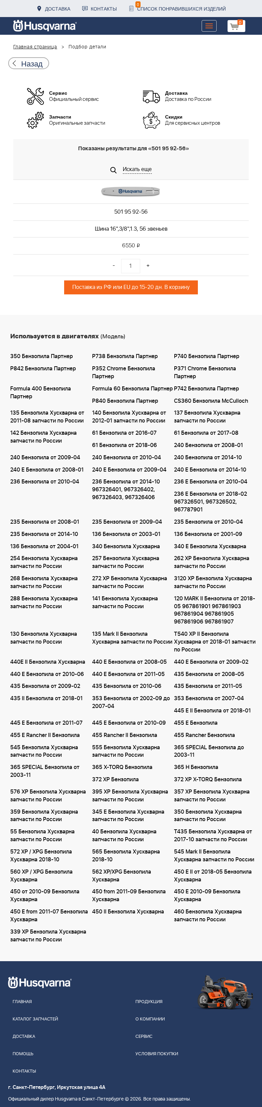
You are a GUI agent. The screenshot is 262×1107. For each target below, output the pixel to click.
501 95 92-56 (131, 212)
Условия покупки (156, 1054)
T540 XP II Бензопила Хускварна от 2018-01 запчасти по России (215, 642)
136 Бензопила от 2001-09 (208, 534)
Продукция (148, 1002)
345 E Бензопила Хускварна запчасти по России (128, 816)
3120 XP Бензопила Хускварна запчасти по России (213, 582)
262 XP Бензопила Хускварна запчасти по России (211, 562)
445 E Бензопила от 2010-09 (129, 723)
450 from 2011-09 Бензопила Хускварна (129, 896)
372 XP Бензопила (115, 779)
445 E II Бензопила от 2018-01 (212, 711)
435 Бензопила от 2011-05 (208, 686)
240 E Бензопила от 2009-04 (129, 470)
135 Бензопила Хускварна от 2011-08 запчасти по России (47, 417)
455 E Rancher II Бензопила (45, 735)
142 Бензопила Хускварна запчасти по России (43, 437)
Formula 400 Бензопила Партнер (40, 393)
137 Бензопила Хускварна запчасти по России (207, 417)
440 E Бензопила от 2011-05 (128, 674)
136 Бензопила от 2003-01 (126, 534)
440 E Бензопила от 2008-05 (129, 662)
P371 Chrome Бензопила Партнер (205, 373)
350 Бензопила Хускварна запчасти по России (208, 816)
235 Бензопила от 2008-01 (44, 522)
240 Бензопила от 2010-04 (126, 457)
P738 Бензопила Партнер (125, 356)
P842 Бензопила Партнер (43, 369)
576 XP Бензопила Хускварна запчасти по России (48, 796)
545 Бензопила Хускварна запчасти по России (44, 751)
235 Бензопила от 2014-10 (44, 534)
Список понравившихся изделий (181, 6)
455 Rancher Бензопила (204, 735)
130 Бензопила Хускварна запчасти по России (43, 638)
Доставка (57, 8)
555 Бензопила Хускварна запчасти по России (126, 751)
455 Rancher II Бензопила (124, 735)
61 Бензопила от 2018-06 (124, 445)
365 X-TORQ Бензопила (122, 767)
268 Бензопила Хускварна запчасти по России (44, 582)
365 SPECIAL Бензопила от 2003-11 (44, 771)
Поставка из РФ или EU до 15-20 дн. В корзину (131, 287)
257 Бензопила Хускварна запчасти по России (125, 562)
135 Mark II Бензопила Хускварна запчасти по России (132, 638)
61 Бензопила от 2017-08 (206, 433)
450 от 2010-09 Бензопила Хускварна (44, 896)
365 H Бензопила (196, 767)
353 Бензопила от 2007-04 (209, 698)
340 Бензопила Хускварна (126, 546)
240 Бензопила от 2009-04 (45, 457)
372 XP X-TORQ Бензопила (208, 779)
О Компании (150, 1019)
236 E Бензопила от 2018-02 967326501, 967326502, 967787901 (210, 502)
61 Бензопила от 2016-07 (124, 433)
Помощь (23, 1054)
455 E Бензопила (196, 723)
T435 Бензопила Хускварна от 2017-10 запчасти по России (213, 836)
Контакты (104, 8)
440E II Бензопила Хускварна (47, 662)
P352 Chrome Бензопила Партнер (123, 373)
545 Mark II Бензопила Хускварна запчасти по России (214, 856)
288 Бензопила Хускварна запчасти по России (44, 603)
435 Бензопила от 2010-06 (126, 686)
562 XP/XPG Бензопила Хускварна (121, 876)
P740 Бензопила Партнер (206, 356)
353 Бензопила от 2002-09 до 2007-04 (131, 702)
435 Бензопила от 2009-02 (45, 686)
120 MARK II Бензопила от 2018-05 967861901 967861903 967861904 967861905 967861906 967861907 (214, 610)
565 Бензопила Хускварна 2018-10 (126, 856)
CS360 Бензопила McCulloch (211, 401)
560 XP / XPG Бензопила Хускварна (41, 876)
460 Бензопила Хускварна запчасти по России (208, 916)
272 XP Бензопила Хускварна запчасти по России (129, 582)
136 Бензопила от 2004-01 (44, 546)
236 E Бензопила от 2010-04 (210, 482)
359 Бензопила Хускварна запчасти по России (44, 816)
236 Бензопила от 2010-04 (44, 482)
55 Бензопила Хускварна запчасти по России (42, 836)
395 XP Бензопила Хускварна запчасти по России (130, 796)
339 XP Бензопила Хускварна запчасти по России (48, 936)
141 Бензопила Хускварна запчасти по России (125, 603)
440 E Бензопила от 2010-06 (47, 674)
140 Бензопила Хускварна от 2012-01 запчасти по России (129, 417)
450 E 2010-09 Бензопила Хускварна (207, 896)
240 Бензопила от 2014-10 (208, 457)
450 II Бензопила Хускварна (128, 912)
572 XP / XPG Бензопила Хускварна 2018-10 (41, 856)
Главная (22, 1002)
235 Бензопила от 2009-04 (127, 522)
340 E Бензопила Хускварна (210, 546)
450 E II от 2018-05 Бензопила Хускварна (213, 876)
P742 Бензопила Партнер (206, 389)
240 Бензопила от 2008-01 (208, 445)
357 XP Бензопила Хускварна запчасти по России (212, 796)
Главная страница (35, 47)
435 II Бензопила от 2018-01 (46, 698)
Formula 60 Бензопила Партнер (132, 389)
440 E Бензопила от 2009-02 (211, 662)
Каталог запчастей (35, 1019)
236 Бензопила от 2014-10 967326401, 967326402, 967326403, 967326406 (126, 490)
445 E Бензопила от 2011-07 (46, 723)
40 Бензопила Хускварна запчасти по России (124, 836)
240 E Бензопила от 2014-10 (210, 470)
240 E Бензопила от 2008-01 (47, 470)
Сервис (143, 1036)
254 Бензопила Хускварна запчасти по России (44, 562)
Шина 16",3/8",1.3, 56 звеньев (131, 229)
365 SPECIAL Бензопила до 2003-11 (209, 751)
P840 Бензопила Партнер (125, 401)
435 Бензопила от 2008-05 (209, 674)
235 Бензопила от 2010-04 (208, 522)
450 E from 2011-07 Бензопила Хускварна (49, 916)
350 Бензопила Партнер (41, 356)
